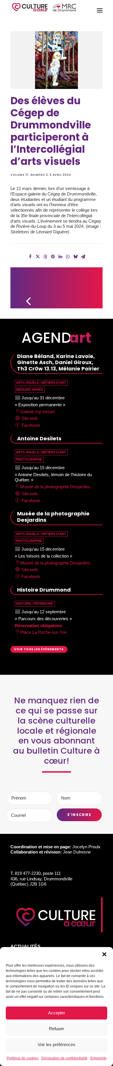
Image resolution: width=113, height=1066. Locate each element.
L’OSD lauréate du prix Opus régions (89, 285)
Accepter (56, 1012)
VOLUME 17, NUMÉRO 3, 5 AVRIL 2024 (40, 175)
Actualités (25, 946)
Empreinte (98, 1058)
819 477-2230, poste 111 (38, 873)
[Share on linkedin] (60, 256)
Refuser (56, 1028)
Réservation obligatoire (38, 625)
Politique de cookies (23, 1058)
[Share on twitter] (37, 256)
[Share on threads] (45, 256)
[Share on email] (82, 256)
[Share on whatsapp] (67, 256)
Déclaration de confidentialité (64, 1058)
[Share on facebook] (30, 256)
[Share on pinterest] (52, 256)
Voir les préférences (56, 1044)
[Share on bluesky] (75, 256)
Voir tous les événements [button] (39, 649)
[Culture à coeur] (44, 10)
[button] (104, 954)
